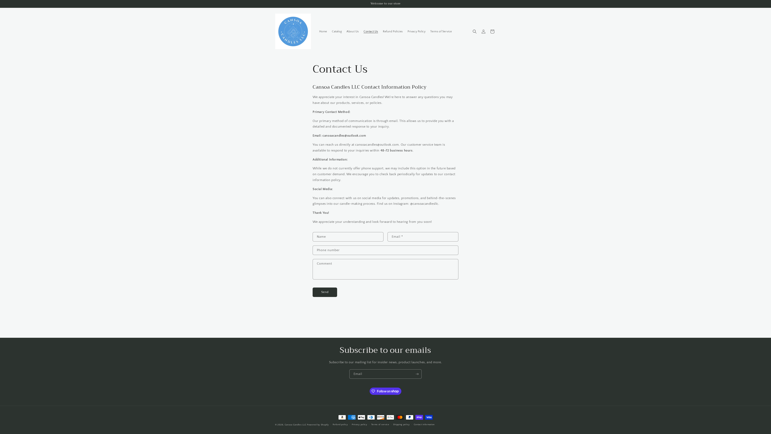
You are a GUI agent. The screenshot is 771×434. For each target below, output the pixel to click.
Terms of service (380, 424)
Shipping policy (401, 424)
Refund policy (340, 424)
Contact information (424, 424)
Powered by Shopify (318, 425)
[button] (474, 31)
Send (325, 292)
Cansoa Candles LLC (295, 425)
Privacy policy (359, 424)
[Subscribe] (417, 374)
